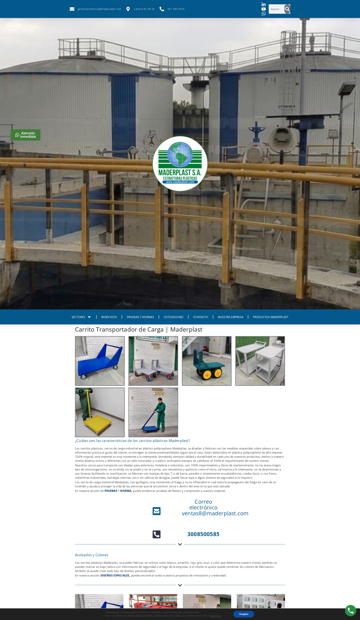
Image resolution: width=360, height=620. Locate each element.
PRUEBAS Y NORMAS (140, 317)
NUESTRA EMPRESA (230, 317)
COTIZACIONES (173, 317)
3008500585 (203, 534)
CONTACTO (200, 317)
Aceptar (243, 614)
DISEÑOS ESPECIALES (114, 575)
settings (215, 616)
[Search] (287, 9)
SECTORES (78, 317)
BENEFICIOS (109, 317)
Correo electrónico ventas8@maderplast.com (215, 507)
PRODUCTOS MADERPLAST (270, 317)
